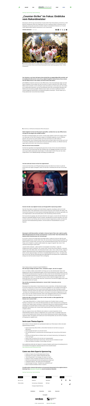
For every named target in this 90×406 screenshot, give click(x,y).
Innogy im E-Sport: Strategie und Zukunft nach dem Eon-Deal (39, 358)
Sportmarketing (36, 12)
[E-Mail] (66, 30)
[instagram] (66, 380)
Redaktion (34, 380)
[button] (19, 7)
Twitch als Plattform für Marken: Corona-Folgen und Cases (38, 341)
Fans (25, 133)
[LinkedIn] (58, 30)
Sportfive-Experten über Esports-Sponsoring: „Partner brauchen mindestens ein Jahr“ (44, 339)
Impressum (57, 391)
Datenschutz (41, 391)
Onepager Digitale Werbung (37, 385)
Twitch (56, 276)
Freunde (52, 149)
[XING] (60, 30)
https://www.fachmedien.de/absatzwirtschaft (31, 347)
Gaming (24, 12)
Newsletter (48, 380)
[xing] (62, 384)
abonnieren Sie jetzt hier (35, 369)
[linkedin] (70, 380)
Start (57, 7)
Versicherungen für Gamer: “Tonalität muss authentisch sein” (39, 363)
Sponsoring (29, 12)
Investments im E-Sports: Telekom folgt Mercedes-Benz (38, 355)
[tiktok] (70, 384)
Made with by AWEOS (51, 403)
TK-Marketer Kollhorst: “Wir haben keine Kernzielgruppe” (38, 361)
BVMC (64, 7)
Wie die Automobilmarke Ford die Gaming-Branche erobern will (40, 360)
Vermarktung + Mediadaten (37, 383)
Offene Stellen (21, 383)
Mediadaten (33, 391)
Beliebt (26, 7)
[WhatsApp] (64, 30)
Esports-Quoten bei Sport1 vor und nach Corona (36, 330)
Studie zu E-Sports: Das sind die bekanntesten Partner (37, 354)
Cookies (49, 391)
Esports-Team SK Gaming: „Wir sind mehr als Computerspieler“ (39, 338)
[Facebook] (56, 30)
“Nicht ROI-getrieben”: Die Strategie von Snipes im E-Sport (38, 357)
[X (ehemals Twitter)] (62, 30)
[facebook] (62, 380)
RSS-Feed (47, 383)
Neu (33, 7)
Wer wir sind (20, 380)
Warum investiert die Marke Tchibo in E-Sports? (36, 364)
